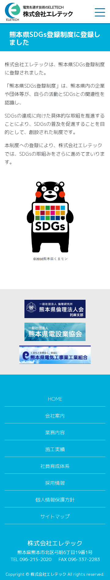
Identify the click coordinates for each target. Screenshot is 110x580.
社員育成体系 (55, 466)
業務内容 (55, 432)
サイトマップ (55, 516)
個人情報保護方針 (55, 499)
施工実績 (55, 449)
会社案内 (55, 415)
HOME (55, 399)
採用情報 (55, 483)
